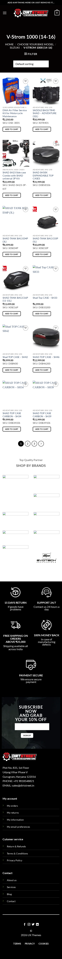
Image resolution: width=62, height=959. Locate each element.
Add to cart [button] (11, 129)
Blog (9, 894)
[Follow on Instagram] (29, 924)
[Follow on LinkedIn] (37, 924)
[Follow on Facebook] (24, 924)
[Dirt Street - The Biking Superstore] (31, 12)
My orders (12, 805)
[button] (5, 13)
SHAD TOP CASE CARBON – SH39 (42, 415)
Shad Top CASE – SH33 (45, 297)
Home (9, 44)
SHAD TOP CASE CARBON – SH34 (12, 415)
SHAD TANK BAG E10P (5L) (45, 240)
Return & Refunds (16, 846)
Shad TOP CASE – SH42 (15, 357)
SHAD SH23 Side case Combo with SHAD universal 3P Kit (14, 175)
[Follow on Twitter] (33, 924)
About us (12, 880)
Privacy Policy (14, 860)
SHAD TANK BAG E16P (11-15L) (15, 299)
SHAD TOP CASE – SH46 (46, 357)
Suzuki (15, 47)
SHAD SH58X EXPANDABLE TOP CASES (43, 175)
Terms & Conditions (17, 853)
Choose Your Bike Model (35, 44)
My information (15, 819)
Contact (11, 901)
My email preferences (18, 826)
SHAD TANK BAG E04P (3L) (15, 240)
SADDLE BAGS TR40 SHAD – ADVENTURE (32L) (44, 113)
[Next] (41, 444)
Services (11, 887)
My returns (13, 812)
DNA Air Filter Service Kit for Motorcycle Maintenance (15, 113)
